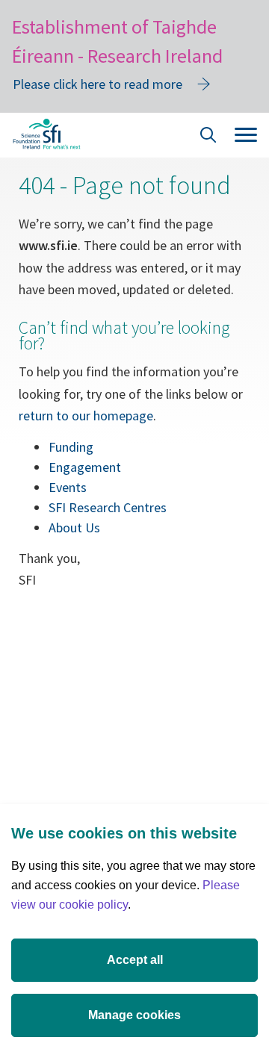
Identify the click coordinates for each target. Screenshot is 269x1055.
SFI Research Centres (108, 507)
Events (68, 487)
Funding (71, 446)
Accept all (135, 959)
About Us (74, 527)
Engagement (85, 467)
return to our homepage (86, 415)
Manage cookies (134, 1015)
